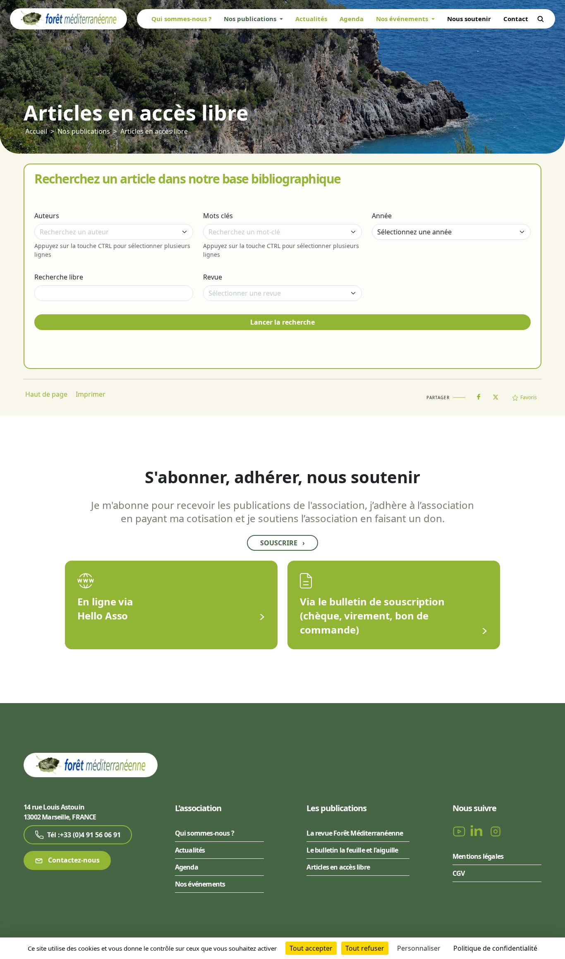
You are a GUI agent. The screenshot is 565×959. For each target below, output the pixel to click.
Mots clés (218, 215)
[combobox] (114, 231)
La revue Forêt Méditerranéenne (354, 833)
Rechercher (540, 19)
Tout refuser (364, 948)
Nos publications (83, 131)
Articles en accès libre (154, 131)
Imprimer (90, 394)
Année (382, 215)
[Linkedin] (478, 831)
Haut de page (46, 394)
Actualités (311, 18)
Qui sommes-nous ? (181, 18)
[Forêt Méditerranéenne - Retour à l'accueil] (68, 18)
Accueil (36, 131)
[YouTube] (459, 831)
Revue (212, 277)
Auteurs (46, 215)
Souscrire (282, 542)
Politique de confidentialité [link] (495, 948)
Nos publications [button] (251, 18)
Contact (515, 18)
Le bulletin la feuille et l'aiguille (352, 850)
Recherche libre (58, 277)
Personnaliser (419, 948)
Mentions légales (477, 856)
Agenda (352, 18)
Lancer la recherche (282, 322)
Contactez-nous (73, 860)
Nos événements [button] (403, 18)
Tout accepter (311, 948)
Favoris (528, 397)
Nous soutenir (469, 18)
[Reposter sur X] (495, 394)
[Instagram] (495, 831)
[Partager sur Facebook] (478, 395)
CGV (458, 873)
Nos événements (200, 884)
